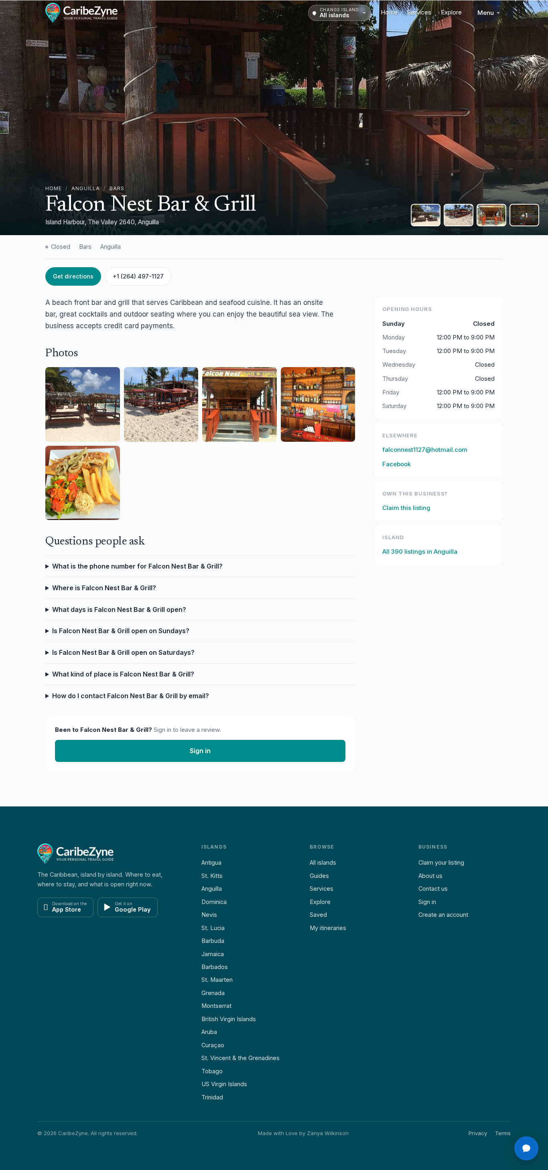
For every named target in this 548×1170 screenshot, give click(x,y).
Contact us (433, 888)
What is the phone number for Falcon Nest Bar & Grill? (137, 566)
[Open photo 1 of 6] (274, 117)
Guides (319, 875)
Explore (451, 12)
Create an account (443, 914)
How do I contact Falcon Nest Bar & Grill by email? (130, 696)
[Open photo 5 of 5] (82, 483)
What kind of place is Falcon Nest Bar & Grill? (123, 674)
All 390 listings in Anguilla (419, 551)
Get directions (73, 276)
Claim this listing (406, 508)
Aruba (209, 1031)
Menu (485, 12)
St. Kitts (212, 875)
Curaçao (212, 1045)
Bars (117, 188)
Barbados (214, 966)
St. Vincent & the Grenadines (240, 1057)
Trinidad (212, 1097)
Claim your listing (441, 862)
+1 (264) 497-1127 (138, 276)
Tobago (212, 1071)
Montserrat (216, 1005)
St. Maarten (217, 979)
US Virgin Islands (224, 1084)
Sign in (200, 751)
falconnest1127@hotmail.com (424, 449)
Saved (318, 914)
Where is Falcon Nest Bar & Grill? (104, 588)
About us (430, 875)
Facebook (396, 464)
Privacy (478, 1133)
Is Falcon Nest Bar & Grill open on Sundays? (120, 631)
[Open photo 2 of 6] (425, 215)
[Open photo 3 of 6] (458, 215)
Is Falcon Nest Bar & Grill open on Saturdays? (123, 652)
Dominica (214, 901)
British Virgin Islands (228, 1019)
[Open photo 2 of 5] (161, 404)
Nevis (209, 914)
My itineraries (328, 927)
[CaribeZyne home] (81, 13)
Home (389, 12)
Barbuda (212, 940)
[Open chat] (526, 1148)
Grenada (213, 992)
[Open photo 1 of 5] (82, 404)
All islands (323, 862)
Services (419, 12)
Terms (503, 1133)
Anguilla (85, 188)
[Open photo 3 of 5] (239, 404)
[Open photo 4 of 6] (491, 215)
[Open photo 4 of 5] (318, 404)
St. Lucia (213, 927)
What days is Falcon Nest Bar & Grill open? (119, 609)
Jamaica (212, 954)
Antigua (211, 862)
